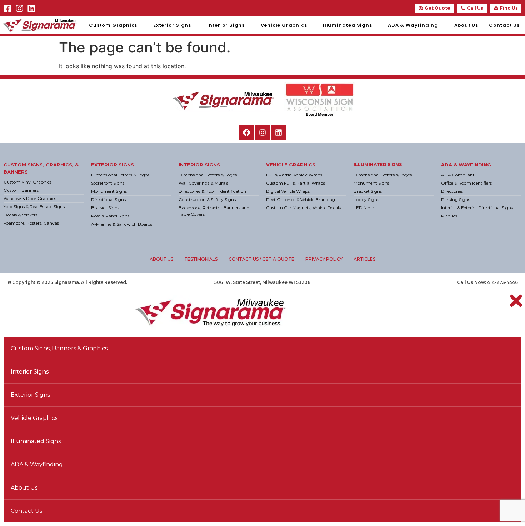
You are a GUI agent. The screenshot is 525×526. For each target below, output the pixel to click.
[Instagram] (19, 8)
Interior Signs (199, 164)
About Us (24, 487)
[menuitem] (115, 25)
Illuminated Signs (378, 164)
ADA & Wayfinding (466, 164)
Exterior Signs (112, 164)
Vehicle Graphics (290, 164)
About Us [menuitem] (466, 25)
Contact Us (26, 510)
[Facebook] (246, 132)
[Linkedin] (31, 8)
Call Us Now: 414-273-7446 (487, 282)
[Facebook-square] (8, 8)
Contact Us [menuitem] (504, 25)
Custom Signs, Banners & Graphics (59, 348)
